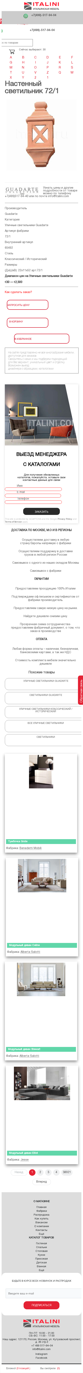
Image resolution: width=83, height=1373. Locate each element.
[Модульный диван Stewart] (41, 1003)
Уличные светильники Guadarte (26, 225)
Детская (41, 1263)
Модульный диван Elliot (23, 1153)
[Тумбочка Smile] (41, 795)
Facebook (41, 1358)
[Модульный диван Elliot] (42, 1107)
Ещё (41, 1234)
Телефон (23, 499)
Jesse (25, 1160)
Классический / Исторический (26, 259)
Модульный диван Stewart (24, 1049)
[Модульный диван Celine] (42, 899)
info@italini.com (58, 196)
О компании (41, 1226)
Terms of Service (13, 522)
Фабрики (41, 1211)
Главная (41, 1207)
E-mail (21, 492)
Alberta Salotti (30, 952)
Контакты (41, 1230)
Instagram (41, 1354)
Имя (20, 486)
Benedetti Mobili (31, 848)
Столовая (41, 1251)
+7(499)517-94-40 (16, 196)
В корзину (16, 321)
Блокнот (11, 1368)
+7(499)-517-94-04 (43, 15)
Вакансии (41, 1222)
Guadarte (11, 214)
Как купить (41, 1219)
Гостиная (41, 1243)
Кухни (41, 1255)
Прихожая (41, 1259)
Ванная (41, 1266)
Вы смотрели (48, 1368)
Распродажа (41, 1215)
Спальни (41, 1247)
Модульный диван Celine (24, 945)
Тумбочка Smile (17, 841)
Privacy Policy (65, 519)
